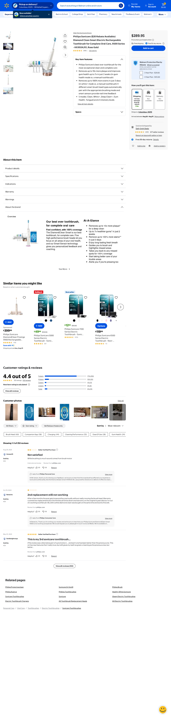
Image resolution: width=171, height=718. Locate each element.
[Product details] (122, 168)
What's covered (153, 65)
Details (156, 139)
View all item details (85, 104)
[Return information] (162, 43)
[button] (134, 5)
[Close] (49, 14)
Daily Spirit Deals (142, 128)
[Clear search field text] (115, 5)
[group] (85, 51)
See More (63, 269)
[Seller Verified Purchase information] (57, 450)
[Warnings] (122, 199)
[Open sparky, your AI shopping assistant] (163, 710)
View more (108, 474)
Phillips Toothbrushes (67, 592)
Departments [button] (10, 14)
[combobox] (90, 5)
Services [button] (26, 14)
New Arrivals (116, 14)
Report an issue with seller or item (149, 135)
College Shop (77, 14)
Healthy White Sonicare (121, 592)
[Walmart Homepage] (6, 5)
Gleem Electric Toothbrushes (123, 596)
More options (159, 116)
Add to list (141, 146)
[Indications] (122, 184)
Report (54, 468)
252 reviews (27, 380)
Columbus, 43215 (145, 112)
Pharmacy (103, 14)
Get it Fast (91, 14)
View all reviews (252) (64, 566)
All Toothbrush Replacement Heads (73, 601)
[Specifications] (122, 176)
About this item (12, 159)
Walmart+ (148, 14)
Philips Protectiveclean (14, 587)
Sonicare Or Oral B (66, 587)
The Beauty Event (133, 14)
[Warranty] (122, 192)
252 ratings (93, 50)
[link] (117, 412)
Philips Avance (11, 592)
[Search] (121, 5)
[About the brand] (122, 207)
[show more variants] (116, 320)
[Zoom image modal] (65, 47)
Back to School (62, 14)
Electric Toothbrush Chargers (17, 601)
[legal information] (153, 40)
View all (121, 401)
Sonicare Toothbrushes (14, 596)
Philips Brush (117, 587)
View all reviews (12, 391)
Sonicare (62, 596)
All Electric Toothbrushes (122, 601)
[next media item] (65, 55)
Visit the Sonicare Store (82, 33)
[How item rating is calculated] (29, 384)
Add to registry (160, 146)
